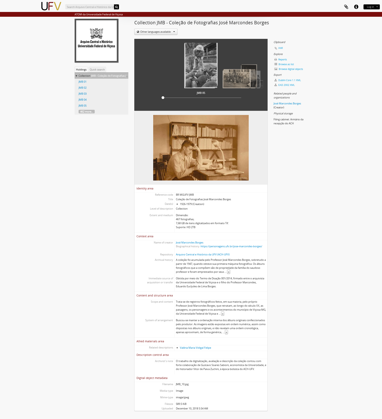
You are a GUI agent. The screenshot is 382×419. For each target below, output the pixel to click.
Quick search (97, 69)
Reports (282, 59)
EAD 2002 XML (286, 85)
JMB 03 (83, 93)
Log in (370, 7)
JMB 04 (83, 99)
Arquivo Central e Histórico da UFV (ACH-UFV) (203, 254)
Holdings (81, 69)
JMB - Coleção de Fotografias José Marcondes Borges (122, 76)
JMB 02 (83, 87)
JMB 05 (83, 105)
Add (280, 48)
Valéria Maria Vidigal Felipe (195, 347)
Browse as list (286, 64)
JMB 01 (83, 81)
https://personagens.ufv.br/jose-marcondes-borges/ (231, 246)
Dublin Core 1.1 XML (289, 80)
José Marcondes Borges (189, 242)
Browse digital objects (290, 69)
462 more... (86, 111)
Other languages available (155, 31)
